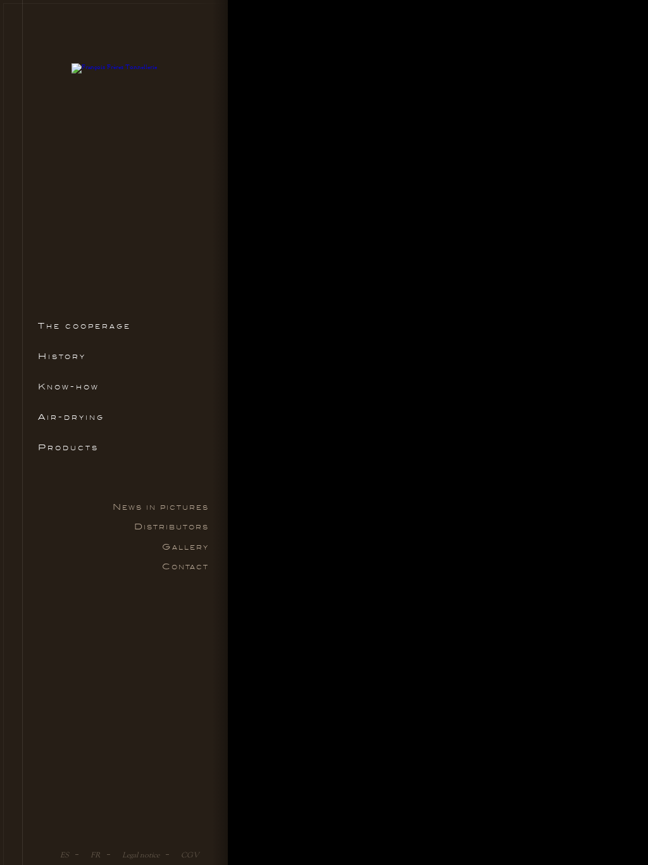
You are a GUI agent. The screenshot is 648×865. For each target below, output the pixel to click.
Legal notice (140, 854)
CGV (190, 854)
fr (95, 854)
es (64, 854)
